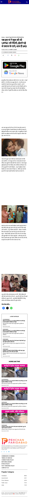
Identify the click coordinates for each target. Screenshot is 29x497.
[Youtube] (9, 452)
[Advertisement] (14, 19)
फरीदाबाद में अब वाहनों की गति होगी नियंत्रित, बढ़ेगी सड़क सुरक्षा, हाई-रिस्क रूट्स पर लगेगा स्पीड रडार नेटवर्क (14, 351)
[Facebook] (8, 55)
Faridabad (5, 329)
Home (3, 37)
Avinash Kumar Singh (9, 52)
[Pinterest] (15, 55)
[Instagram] (4, 452)
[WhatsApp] (18, 55)
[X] (11, 55)
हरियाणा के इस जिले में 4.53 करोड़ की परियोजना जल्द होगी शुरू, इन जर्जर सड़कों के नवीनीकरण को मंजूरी (14, 321)
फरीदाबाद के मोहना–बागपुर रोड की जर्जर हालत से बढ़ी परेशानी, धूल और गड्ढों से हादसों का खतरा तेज (14, 341)
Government (6, 319)
